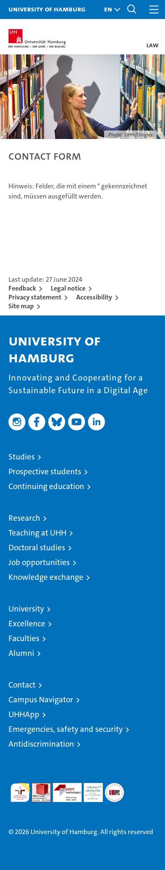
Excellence (26, 623)
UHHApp (23, 714)
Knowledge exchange (45, 577)
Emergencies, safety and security (65, 729)
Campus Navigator (40, 699)
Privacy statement (34, 297)
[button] (110, 9)
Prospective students (44, 471)
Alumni (21, 653)
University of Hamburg (46, 9)
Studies (21, 456)
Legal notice (68, 288)
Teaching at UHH (37, 532)
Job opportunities (39, 562)
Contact (22, 685)
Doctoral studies (36, 547)
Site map (21, 306)
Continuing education (46, 486)
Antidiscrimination (41, 744)
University (26, 609)
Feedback (22, 288)
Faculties (23, 638)
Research (24, 518)
